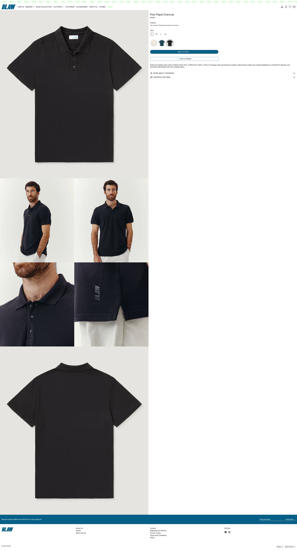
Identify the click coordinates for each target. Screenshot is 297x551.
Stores (78, 531)
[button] (286, 7)
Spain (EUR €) (289, 546)
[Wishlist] (290, 7)
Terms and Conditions (158, 535)
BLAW (152, 18)
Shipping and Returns (158, 531)
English (279, 546)
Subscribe (289, 519)
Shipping (161, 25)
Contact (153, 528)
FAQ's (152, 538)
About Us (79, 528)
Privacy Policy (155, 533)
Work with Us (81, 533)
